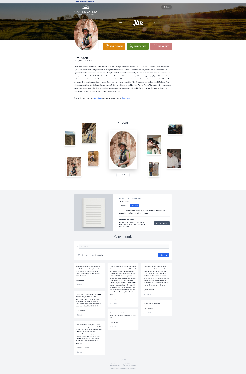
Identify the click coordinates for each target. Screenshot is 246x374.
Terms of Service (128, 365)
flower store (126, 98)
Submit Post (163, 255)
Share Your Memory (162, 223)
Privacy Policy (117, 365)
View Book (124, 205)
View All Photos (123, 175)
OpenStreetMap (125, 368)
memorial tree (97, 98)
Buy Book (135, 205)
